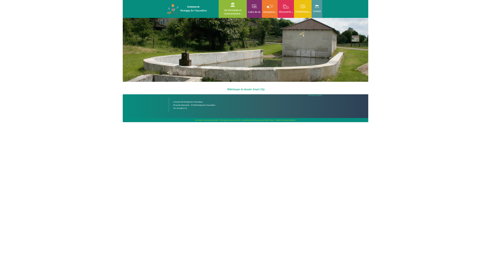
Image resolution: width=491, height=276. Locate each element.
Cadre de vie (254, 12)
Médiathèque (302, 11)
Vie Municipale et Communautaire (233, 12)
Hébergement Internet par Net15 (230, 120)
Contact (317, 11)
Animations (269, 12)
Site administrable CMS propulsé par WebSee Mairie (258, 120)
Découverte (285, 11)
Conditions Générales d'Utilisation (285, 120)
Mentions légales (315, 95)
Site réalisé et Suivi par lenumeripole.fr (207, 120)
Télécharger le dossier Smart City (246, 89)
